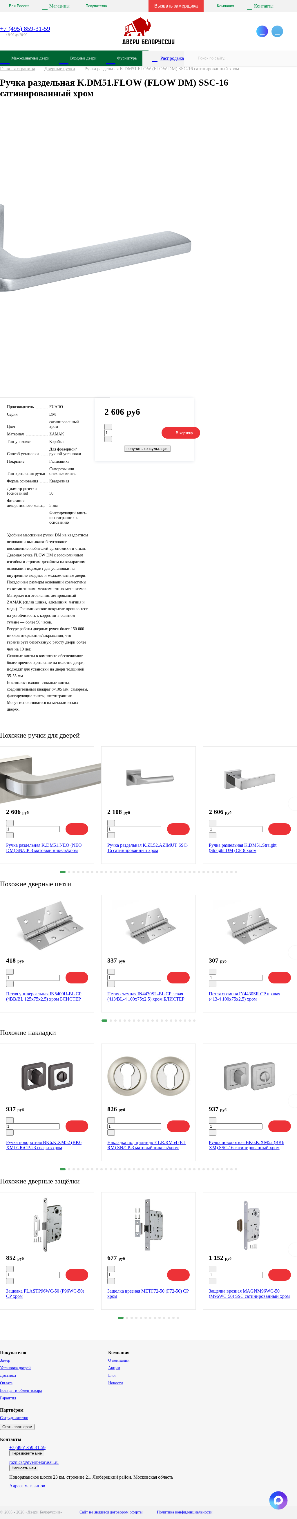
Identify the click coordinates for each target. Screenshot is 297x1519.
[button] (63, 872)
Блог (112, 1375)
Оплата (6, 1383)
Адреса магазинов (27, 1485)
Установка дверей (15, 1368)
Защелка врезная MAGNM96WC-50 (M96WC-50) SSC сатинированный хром (249, 1294)
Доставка (8, 1375)
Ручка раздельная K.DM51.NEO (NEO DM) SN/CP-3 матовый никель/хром (44, 848)
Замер (5, 1360)
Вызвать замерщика (176, 5)
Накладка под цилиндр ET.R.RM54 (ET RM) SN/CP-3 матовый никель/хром (146, 1145)
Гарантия (8, 1398)
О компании (119, 1360)
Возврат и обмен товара (21, 1390)
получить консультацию (147, 448)
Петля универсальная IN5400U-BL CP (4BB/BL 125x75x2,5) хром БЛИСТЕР (44, 996)
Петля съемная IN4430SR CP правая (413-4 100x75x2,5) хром (244, 996)
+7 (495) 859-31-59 (25, 28)
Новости (115, 1383)
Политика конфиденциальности (185, 1512)
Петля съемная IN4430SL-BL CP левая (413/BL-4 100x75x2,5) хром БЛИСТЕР (145, 996)
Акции (114, 1368)
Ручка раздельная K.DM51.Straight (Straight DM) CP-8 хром (242, 848)
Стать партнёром (17, 1427)
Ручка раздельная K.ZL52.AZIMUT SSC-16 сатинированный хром (147, 848)
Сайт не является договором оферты (110, 1512)
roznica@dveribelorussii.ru (34, 1462)
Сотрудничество (14, 1418)
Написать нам (24, 1468)
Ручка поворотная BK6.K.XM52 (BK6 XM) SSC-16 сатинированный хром (246, 1145)
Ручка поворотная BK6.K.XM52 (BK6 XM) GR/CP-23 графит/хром (44, 1145)
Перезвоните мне (27, 1453)
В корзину (184, 433)
